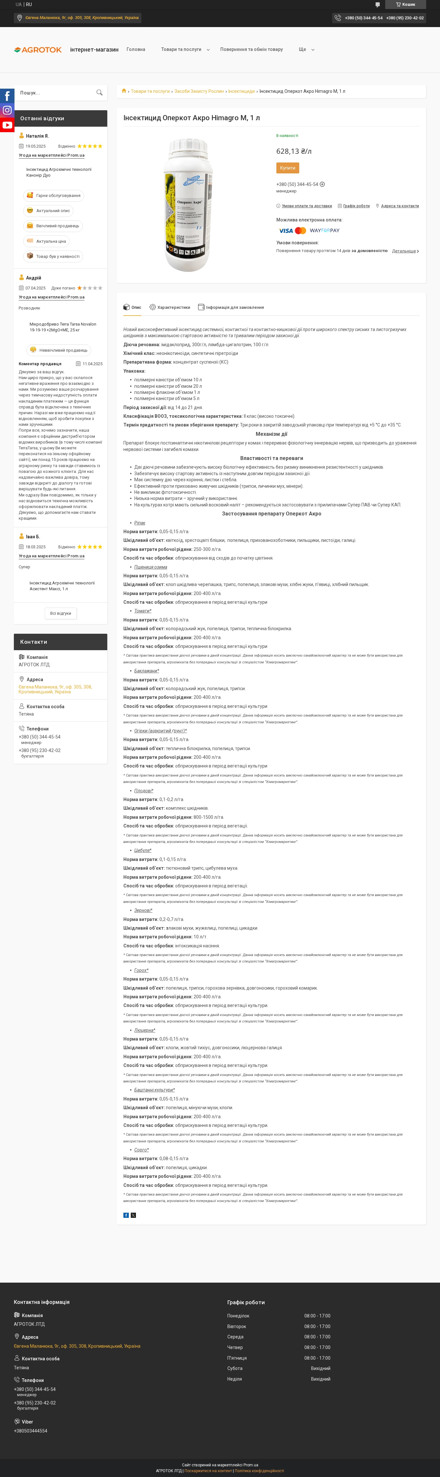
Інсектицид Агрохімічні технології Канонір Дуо (58, 172)
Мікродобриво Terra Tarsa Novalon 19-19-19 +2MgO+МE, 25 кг (63, 327)
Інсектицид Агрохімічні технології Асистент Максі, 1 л (62, 586)
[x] (133, 1216)
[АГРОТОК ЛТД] (39, 50)
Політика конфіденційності (259, 1471)
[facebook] (126, 1216)
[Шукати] (99, 93)
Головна (136, 49)
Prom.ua (251, 1465)
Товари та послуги (181, 49)
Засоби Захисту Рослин (199, 91)
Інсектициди (241, 91)
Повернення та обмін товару (251, 49)
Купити (287, 168)
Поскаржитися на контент (208, 1471)
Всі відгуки (60, 613)
